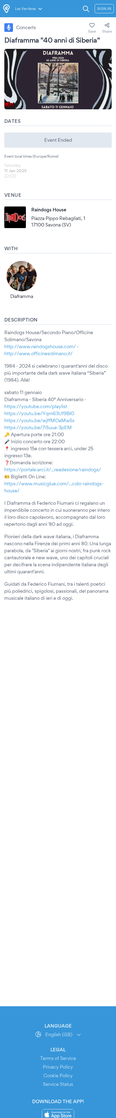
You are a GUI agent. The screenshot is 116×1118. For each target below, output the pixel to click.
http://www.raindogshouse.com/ (40, 346)
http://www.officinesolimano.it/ (38, 353)
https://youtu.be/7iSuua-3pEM (38, 427)
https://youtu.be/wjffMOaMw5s (39, 420)
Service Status (58, 1084)
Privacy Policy (58, 1067)
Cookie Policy (58, 1075)
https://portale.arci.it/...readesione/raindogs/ (52, 469)
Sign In (104, 8)
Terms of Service (58, 1058)
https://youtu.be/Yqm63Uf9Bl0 (39, 413)
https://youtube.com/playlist (35, 406)
